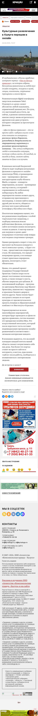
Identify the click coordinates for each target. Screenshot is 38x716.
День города (15, 21)
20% (7, 469)
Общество (6, 26)
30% (13, 469)
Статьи (28, 17)
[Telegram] (12, 396)
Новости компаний (11, 493)
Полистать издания (9, 561)
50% (29, 469)
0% (3, 469)
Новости (5, 17)
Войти (35, 2)
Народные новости (17, 17)
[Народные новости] (31, 2)
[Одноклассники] (6, 396)
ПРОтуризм (25, 21)
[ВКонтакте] (3, 396)
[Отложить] (16, 71)
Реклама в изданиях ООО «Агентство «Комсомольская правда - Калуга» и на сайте (16, 583)
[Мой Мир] (9, 396)
